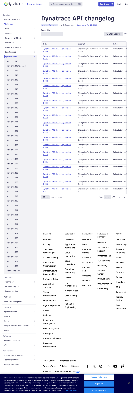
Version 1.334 (12, 117)
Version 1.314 (12, 210)
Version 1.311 (12, 224)
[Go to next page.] (124, 197)
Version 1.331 (12, 131)
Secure (6, 321)
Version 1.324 (12, 164)
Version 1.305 (12, 252)
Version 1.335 (12, 112)
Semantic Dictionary (12, 340)
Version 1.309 (12, 233)
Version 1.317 (12, 196)
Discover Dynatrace (11, 19)
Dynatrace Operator (13, 47)
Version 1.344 (12, 70)
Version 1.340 (12, 89)
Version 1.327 (12, 150)
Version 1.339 (12, 94)
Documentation (11, 291)
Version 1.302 (12, 266)
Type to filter (45, 30)
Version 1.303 (12, 261)
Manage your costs (11, 364)
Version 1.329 (12, 140)
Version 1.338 (12, 98)
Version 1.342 (12, 80)
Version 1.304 (12, 257)
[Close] (35, 24)
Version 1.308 (12, 238)
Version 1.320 (12, 182)
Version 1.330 (12, 136)
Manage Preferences (99, 377)
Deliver (6, 330)
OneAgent (9, 33)
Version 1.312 (12, 219)
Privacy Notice (71, 390)
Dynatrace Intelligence (13, 301)
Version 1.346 (12, 61)
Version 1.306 (12, 247)
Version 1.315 (12, 205)
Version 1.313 (12, 215)
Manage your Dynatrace (13, 355)
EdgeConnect (10, 52)
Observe (7, 316)
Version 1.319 (12, 187)
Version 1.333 (12, 122)
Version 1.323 (12, 168)
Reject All (99, 383)
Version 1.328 (12, 145)
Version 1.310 (12, 229)
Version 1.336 (12, 108)
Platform (7, 297)
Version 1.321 (12, 177)
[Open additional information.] (125, 34)
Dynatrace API (11, 56)
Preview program (12, 286)
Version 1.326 (12, 154)
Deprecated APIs (13, 271)
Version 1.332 (12, 126)
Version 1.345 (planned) (16, 66)
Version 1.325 (12, 159)
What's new (8, 24)
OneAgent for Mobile (13, 38)
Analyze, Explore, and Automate (16, 325)
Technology (9, 282)
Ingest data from (10, 312)
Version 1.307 (12, 243)
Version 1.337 (12, 103)
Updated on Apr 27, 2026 (87, 25)
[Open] (35, 19)
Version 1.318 (12, 191)
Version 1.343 (12, 75)
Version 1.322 (12, 173)
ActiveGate (9, 42)
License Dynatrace (11, 360)
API (5, 345)
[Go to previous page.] (119, 197)
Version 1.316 (12, 201)
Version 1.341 (12, 84)
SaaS (7, 29)
